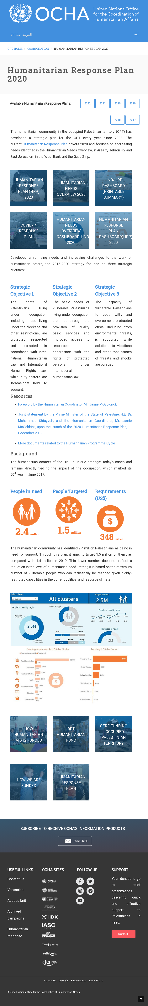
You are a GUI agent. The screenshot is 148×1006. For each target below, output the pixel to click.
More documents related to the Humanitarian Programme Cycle (66, 443)
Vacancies (16, 890)
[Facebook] (80, 881)
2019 (133, 103)
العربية (27, 35)
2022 (87, 103)
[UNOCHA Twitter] (90, 881)
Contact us (16, 879)
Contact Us (50, 980)
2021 (102, 103)
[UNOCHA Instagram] (80, 891)
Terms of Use (96, 980)
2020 (117, 103)
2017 (133, 119)
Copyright (64, 980)
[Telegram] (90, 891)
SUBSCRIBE (81, 840)
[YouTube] (80, 900)
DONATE (123, 933)
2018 (117, 119)
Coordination (38, 48)
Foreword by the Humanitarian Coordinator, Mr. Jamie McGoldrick (67, 404)
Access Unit (17, 901)
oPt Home (15, 48)
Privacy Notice (78, 980)
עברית (15, 35)
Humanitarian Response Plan (45, 144)
